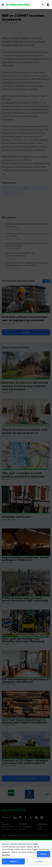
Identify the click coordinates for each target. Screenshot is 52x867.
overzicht (6, 852)
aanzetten (6, 855)
